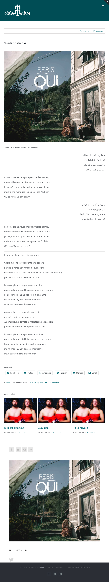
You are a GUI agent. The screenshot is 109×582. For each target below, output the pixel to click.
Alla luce (9, 427)
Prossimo (98, 31)
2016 (31, 382)
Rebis (8, 382)
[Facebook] (11, 449)
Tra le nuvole (46, 427)
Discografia (38, 382)
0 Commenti (54, 382)
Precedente (85, 31)
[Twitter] (18, 449)
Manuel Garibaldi (83, 567)
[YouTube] (24, 449)
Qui (45, 382)
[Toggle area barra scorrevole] (106, 2)
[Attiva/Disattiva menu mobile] (103, 6)
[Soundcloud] (30, 449)
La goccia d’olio (81, 427)
